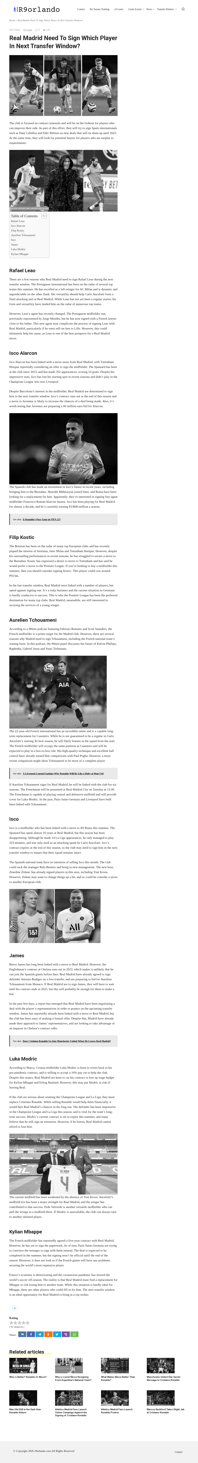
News (149, 9)
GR (15, 1308)
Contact (81, 9)
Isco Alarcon (18, 225)
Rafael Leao (18, 221)
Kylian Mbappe (19, 254)
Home (12, 20)
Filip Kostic (17, 230)
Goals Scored (134, 9)
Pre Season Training (99, 9)
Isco (13, 239)
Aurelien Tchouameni (23, 235)
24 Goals (118, 9)
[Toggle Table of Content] (42, 215)
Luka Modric (18, 249)
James (14, 244)
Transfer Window (165, 9)
